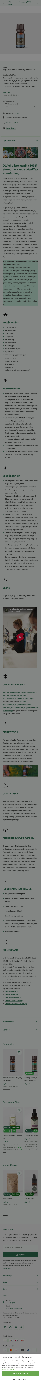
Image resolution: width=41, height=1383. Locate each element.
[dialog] (20, 1368)
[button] (20, 1379)
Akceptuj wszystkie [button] (20, 1373)
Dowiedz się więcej (8, 1369)
